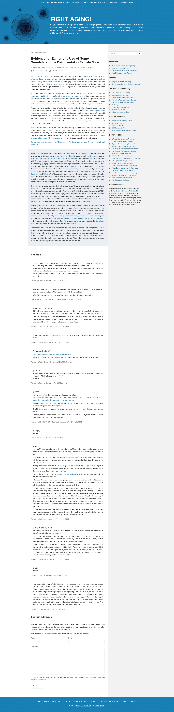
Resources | (125, 701)
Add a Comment (57, 71)
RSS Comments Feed (119, 128)
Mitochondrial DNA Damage (121, 107)
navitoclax (78, 93)
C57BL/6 (97, 166)
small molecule (61, 96)
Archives (103, 3)
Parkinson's (35, 174)
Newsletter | (95, 701)
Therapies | (85, 701)
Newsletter (94, 3)
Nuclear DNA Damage (119, 109)
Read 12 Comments (40, 71)
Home (43, 3)
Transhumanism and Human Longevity (124, 173)
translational (72, 228)
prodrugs (78, 135)
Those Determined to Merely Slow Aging (125, 168)
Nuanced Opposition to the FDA (122, 153)
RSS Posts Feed (117, 125)
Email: (70, 638)
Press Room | (114, 701)
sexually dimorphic (38, 201)
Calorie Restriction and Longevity (122, 141)
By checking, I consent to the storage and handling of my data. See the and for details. (68, 678)
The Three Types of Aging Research (123, 170)
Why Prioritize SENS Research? (122, 178)
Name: (33, 638)
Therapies (84, 3)
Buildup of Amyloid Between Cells (123, 97)
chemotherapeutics (74, 96)
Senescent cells (89, 76)
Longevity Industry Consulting (121, 82)
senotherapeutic (92, 156)
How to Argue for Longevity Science (123, 146)
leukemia (74, 158)
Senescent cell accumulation (41, 76)
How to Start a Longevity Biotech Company (126, 84)
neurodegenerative (83, 171)
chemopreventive (61, 156)
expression (65, 218)
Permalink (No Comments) (66, 67)
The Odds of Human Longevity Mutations (125, 149)
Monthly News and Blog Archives (122, 121)
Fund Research (56, 3)
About (131, 3)
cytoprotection (83, 153)
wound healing (36, 82)
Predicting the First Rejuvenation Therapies (126, 158)
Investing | (76, 701)
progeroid (70, 166)
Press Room (113, 3)
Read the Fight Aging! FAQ (120, 68)
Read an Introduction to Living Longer (124, 66)
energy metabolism (81, 216)
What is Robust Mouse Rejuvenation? (124, 175)
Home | (41, 701)
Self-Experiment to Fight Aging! (122, 161)
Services (66, 3)
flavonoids (66, 153)
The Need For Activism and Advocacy (124, 151)
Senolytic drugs (52, 84)
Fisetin (55, 104)
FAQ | (47, 701)
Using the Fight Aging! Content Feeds (124, 130)
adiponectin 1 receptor (79, 218)
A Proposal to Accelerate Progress (123, 139)
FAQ (47, 3)
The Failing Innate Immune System (123, 102)
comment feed (50, 634)
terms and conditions (83, 706)
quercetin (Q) (44, 153)
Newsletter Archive (118, 123)
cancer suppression (53, 82)
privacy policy (89, 677)
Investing (75, 3)
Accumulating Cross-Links (120, 95)
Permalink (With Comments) (43, 67)
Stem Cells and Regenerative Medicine (124, 165)
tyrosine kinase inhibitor (53, 158)
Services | (67, 701)
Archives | (105, 701)
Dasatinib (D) (36, 158)
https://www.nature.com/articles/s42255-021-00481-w (52, 354)
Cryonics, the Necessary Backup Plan (124, 144)
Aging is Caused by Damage (121, 93)
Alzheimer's (47, 174)
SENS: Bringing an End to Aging (122, 163)
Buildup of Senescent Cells (120, 112)
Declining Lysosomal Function (121, 105)
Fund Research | (56, 701)
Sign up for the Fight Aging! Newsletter (124, 70)
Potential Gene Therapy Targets (122, 156)
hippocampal (56, 218)
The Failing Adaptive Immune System (124, 100)
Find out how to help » (70, 33)
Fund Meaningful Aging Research (122, 73)
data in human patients (65, 101)
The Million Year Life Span (120, 180)
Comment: (34, 647)
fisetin (46, 96)
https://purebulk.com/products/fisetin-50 (69, 474)
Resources (123, 3)
